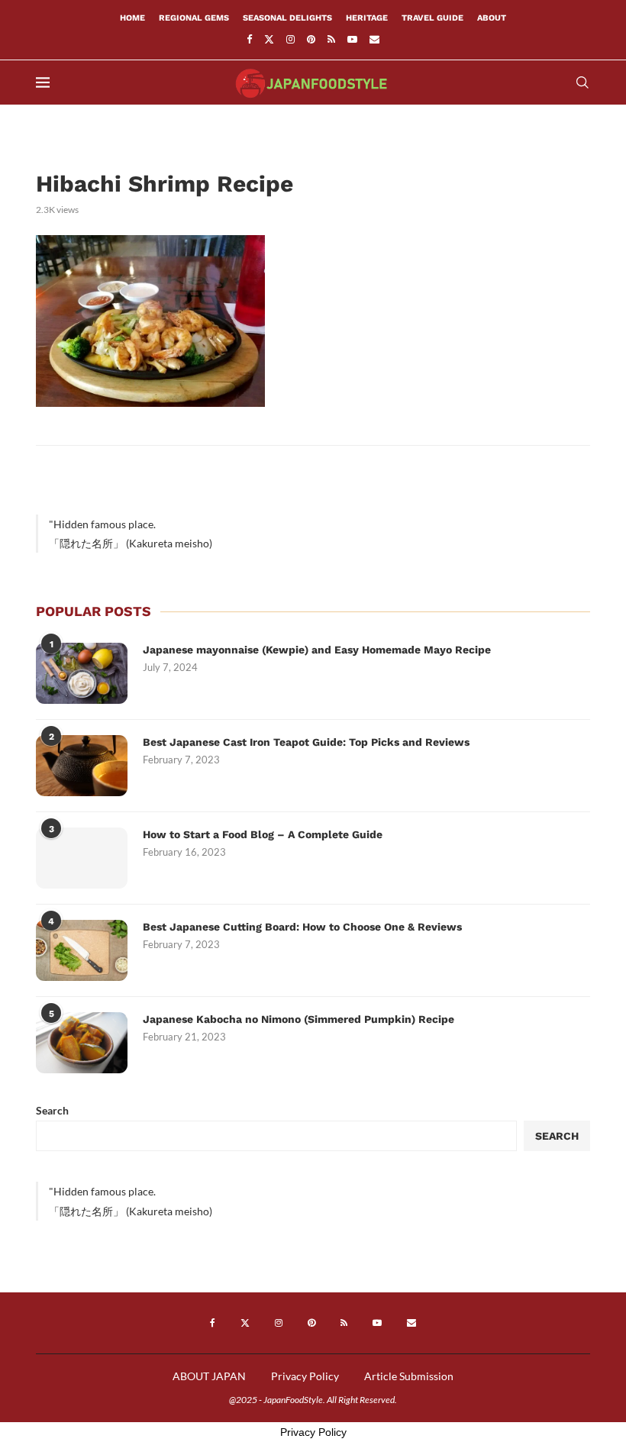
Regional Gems (194, 18)
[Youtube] (352, 39)
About (491, 18)
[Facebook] (249, 39)
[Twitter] (269, 39)
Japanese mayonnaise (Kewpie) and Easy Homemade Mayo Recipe (317, 650)
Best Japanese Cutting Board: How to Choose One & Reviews (302, 927)
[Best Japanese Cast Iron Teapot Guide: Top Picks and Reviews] (81, 765)
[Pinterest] (311, 39)
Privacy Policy (305, 1375)
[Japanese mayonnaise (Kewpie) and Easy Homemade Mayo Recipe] (81, 673)
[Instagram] (290, 39)
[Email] (374, 39)
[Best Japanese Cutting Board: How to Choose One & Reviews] (81, 950)
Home (132, 18)
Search (52, 1110)
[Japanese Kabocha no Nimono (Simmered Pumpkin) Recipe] (81, 1042)
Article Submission (408, 1375)
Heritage (367, 18)
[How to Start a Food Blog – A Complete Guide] (81, 858)
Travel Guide (432, 18)
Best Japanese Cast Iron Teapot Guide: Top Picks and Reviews (306, 742)
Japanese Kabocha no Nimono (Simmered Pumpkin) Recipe (298, 1019)
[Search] (582, 82)
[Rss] (331, 39)
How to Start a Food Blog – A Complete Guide (262, 834)
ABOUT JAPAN (209, 1375)
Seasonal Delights (287, 18)
